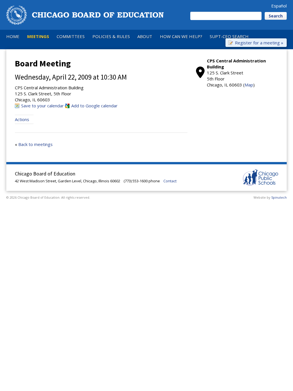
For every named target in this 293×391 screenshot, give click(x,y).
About (144, 36)
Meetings (38, 36)
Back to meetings (35, 144)
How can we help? (181, 36)
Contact (170, 180)
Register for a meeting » (259, 42)
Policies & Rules (111, 36)
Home (12, 36)
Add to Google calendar (94, 105)
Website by (270, 197)
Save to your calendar (42, 105)
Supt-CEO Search (229, 36)
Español (279, 6)
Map (249, 85)
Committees (71, 36)
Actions (22, 119)
